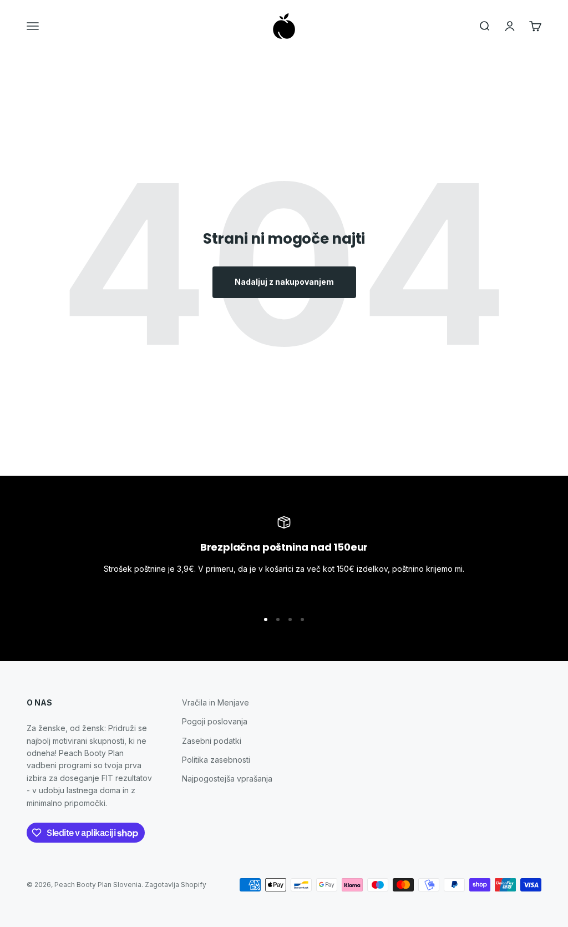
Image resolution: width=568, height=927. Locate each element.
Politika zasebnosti (216, 759)
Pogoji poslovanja (214, 721)
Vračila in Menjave (215, 702)
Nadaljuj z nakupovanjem (284, 281)
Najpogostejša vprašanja (227, 778)
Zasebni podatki (211, 740)
